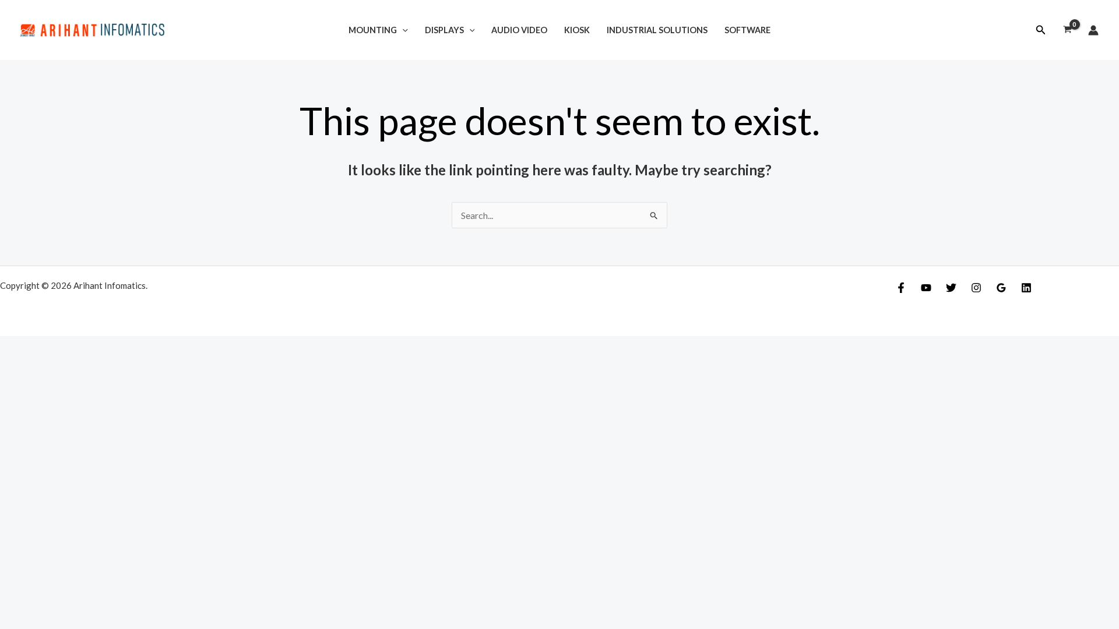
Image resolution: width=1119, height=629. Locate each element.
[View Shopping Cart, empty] (1067, 30)
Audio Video (519, 30)
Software (747, 30)
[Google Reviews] (1001, 287)
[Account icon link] (1093, 30)
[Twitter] (951, 287)
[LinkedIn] (1026, 287)
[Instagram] (976, 287)
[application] (402, 30)
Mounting (373, 30)
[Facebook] (901, 287)
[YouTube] (926, 287)
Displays (444, 30)
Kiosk (577, 30)
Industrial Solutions (657, 30)
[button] (1041, 30)
